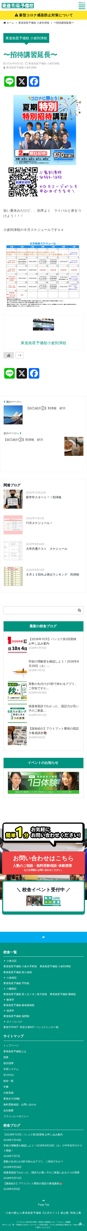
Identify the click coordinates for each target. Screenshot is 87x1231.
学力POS (8, 1075)
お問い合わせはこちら (43, 863)
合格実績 (8, 1092)
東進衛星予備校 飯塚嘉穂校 (18, 1005)
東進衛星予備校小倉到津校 (21, 67)
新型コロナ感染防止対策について (46, 15)
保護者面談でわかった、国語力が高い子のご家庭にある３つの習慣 (41, 1172)
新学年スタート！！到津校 (43, 497)
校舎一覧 (8, 1080)
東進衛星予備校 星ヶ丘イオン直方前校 (25, 994)
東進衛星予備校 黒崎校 (63, 994)
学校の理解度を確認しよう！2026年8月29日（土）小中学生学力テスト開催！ (42, 1148)
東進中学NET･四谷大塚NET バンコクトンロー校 (30, 1027)
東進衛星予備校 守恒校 (16, 983)
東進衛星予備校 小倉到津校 (44, 63)
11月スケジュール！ (39, 523)
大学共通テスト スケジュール (46, 548)
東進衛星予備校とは (14, 1051)
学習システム (11, 1069)
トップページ (11, 1045)
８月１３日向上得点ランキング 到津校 (52, 574)
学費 (5, 1086)
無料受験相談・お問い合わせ (19, 1104)
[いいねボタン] (8, 355)
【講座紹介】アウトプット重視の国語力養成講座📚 (32, 1183)
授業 (5, 1057)
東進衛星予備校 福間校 (16, 1016)
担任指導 (8, 1063)
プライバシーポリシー (16, 1116)
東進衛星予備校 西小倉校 (17, 972)
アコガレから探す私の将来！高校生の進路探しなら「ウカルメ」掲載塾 (43, 1222)
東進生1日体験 (11, 1098)
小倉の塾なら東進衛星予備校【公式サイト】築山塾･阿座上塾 (43, 1212)
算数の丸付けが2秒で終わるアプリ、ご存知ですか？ (33, 1161)
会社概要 (8, 1110)
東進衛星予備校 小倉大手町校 (20, 966)
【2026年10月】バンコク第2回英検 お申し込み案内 (33, 1134)
